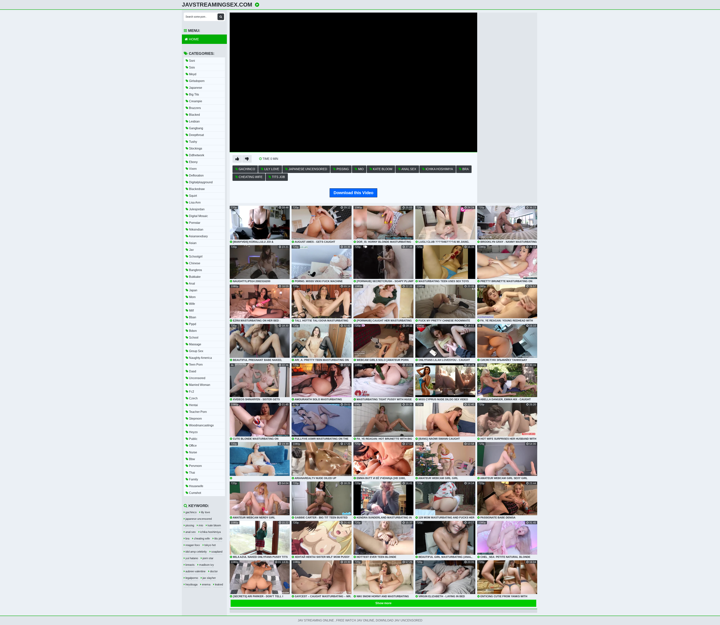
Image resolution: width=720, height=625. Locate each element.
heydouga (191, 584)
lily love (271, 169)
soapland (216, 551)
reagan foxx (192, 545)
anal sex (408, 169)
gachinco (246, 169)
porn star (207, 558)
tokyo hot (210, 545)
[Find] (221, 17)
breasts (190, 564)
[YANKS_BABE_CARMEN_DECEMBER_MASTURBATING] (260, 461)
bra (465, 169)
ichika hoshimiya (439, 169)
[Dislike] (247, 159)
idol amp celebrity (196, 551)
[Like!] (237, 159)
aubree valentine (195, 571)
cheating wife (250, 177)
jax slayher (209, 577)
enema (205, 584)
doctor (213, 571)
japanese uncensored (307, 169)
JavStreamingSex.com (217, 5)
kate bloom (382, 169)
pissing (342, 169)
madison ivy (206, 564)
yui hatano (191, 558)
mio (360, 169)
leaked (218, 584)
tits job (278, 177)
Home (193, 39)
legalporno (191, 577)
